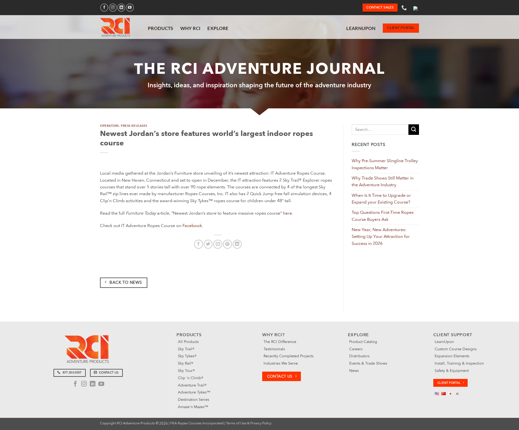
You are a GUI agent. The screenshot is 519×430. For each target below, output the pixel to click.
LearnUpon (360, 28)
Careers (355, 349)
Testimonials (274, 349)
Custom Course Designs (456, 349)
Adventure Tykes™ (194, 392)
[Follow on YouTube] (130, 7)
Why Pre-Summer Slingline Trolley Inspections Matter (385, 164)
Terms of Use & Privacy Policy (248, 423)
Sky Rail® (185, 363)
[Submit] (413, 129)
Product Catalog (363, 341)
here (287, 213)
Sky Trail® (186, 349)
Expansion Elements (452, 356)
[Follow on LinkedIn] (121, 7)
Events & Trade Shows (368, 363)
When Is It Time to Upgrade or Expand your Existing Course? (381, 198)
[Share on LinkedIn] (237, 244)
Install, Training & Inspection (459, 363)
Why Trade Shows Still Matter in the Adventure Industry (383, 181)
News (354, 370)
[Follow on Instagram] (113, 7)
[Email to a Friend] (217, 244)
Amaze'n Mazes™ (193, 406)
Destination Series (193, 399)
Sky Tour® (186, 370)
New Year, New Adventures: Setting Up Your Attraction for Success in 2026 (381, 236)
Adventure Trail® (192, 385)
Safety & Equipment (452, 370)
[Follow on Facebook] (104, 7)
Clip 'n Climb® (190, 378)
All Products (188, 341)
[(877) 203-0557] (404, 7)
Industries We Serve (281, 363)
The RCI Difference (280, 341)
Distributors (359, 356)
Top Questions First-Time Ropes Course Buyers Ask (383, 215)
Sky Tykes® (187, 356)
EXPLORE (217, 28)
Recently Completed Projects (289, 356)
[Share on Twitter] (208, 244)
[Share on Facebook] (198, 244)
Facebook (192, 226)
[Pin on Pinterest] (227, 244)
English (415, 7)
